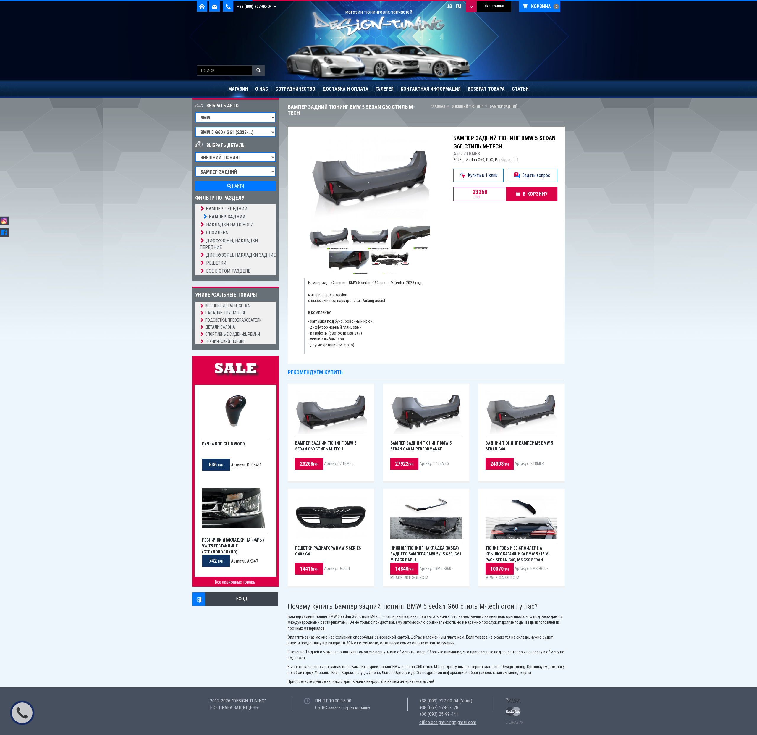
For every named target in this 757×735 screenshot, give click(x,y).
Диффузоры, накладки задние (241, 255)
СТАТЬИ (520, 89)
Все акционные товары (235, 582)
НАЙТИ (237, 186)
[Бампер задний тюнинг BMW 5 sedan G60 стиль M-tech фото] (328, 237)
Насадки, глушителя (225, 313)
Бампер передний (226, 208)
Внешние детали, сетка (227, 305)
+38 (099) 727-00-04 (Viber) (445, 701)
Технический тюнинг (225, 341)
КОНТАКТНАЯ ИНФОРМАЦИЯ (431, 89)
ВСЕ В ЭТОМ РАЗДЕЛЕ (228, 271)
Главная (438, 106)
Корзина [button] (542, 6)
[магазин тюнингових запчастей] (378, 23)
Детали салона (220, 327)
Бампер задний (227, 216)
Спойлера (217, 232)
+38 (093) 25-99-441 (438, 714)
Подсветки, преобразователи (233, 320)
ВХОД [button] (241, 599)
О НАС (261, 89)
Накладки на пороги (229, 224)
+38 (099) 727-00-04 (255, 6)
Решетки (216, 263)
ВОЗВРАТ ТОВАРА (486, 89)
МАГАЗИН (238, 89)
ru (458, 5)
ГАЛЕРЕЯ (385, 89)
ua (449, 5)
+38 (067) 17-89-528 (438, 707)
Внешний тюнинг (467, 106)
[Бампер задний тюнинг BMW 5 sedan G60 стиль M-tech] (369, 178)
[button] (199, 599)
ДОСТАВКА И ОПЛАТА (345, 89)
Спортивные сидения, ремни (232, 334)
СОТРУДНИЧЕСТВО (295, 89)
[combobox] (494, 6)
